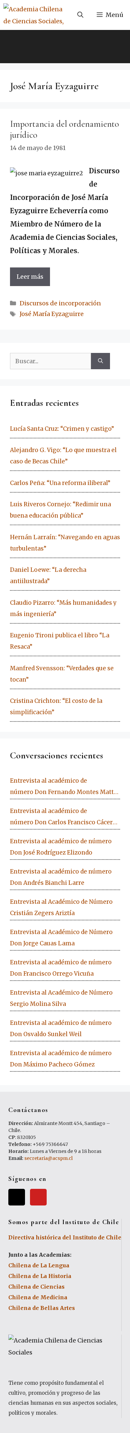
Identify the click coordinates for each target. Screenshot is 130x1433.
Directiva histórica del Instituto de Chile (64, 1237)
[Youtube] (38, 1197)
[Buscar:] (50, 361)
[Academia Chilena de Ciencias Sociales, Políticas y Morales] (34, 15)
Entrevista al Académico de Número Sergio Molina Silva (61, 998)
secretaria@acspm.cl (48, 1158)
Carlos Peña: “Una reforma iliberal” (60, 483)
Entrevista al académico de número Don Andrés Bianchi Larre (61, 877)
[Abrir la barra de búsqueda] (80, 15)
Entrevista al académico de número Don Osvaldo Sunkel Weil (61, 1028)
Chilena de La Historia (39, 1276)
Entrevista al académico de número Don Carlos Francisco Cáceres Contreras (64, 817)
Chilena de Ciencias (36, 1286)
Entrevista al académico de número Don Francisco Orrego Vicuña (61, 968)
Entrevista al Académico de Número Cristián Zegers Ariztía (61, 907)
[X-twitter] (16, 1197)
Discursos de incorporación (60, 303)
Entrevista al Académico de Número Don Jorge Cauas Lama (61, 937)
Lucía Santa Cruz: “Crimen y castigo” (62, 428)
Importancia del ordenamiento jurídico (64, 129)
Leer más (30, 276)
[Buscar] (100, 361)
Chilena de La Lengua (38, 1265)
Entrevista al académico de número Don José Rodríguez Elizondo (61, 847)
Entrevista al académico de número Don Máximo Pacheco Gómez (61, 1058)
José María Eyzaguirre (52, 314)
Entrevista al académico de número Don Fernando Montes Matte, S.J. (64, 787)
